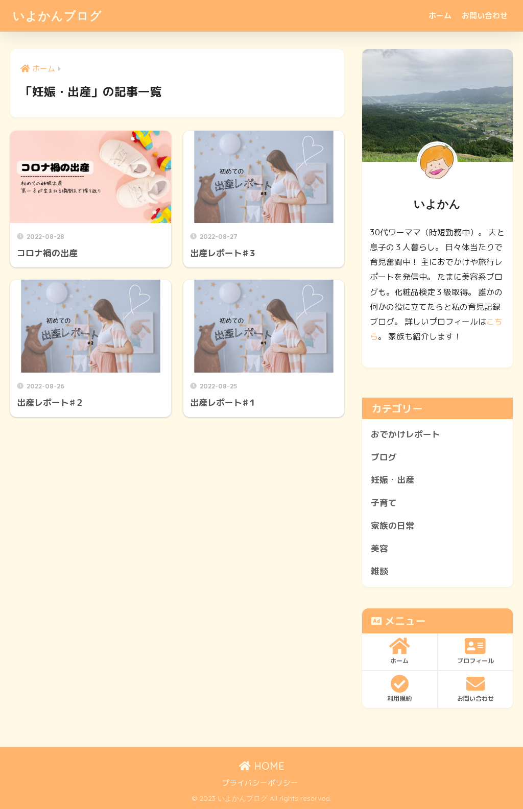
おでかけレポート (405, 434)
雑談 (379, 571)
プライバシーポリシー (260, 782)
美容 (379, 548)
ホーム (440, 15)
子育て (384, 502)
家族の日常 (392, 525)
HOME (267, 765)
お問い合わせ (485, 15)
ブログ (384, 457)
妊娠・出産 (392, 479)
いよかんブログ (57, 15)
